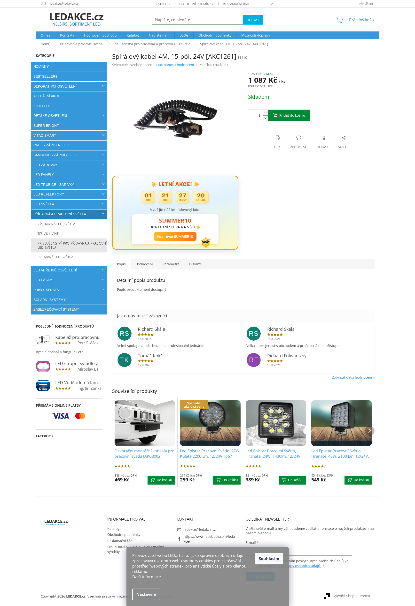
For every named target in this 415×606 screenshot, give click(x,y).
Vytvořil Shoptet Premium (354, 595)
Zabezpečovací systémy (56, 309)
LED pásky (42, 280)
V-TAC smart (44, 135)
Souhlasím (269, 558)
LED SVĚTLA (43, 204)
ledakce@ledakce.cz (200, 529)
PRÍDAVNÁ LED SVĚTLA (55, 257)
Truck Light (48, 233)
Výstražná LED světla (56, 224)
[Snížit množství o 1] (265, 118)
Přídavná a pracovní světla (59, 214)
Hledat (253, 19)
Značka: (213, 64)
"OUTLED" (41, 106)
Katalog (163, 4)
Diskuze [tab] (195, 264)
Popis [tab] (121, 264)
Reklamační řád (236, 4)
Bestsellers (45, 76)
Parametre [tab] (171, 264)
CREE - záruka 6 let (51, 145)
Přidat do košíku (292, 115)
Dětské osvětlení (50, 116)
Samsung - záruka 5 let (55, 155)
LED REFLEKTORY (48, 194)
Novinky (41, 66)
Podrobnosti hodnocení (175, 64)
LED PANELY (43, 175)
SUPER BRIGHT (46, 125)
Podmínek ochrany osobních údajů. (292, 565)
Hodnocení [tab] (144, 264)
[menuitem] (45, 35)
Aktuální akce (46, 96)
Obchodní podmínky (196, 4)
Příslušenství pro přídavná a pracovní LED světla (72, 245)
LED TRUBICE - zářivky (53, 185)
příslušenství (47, 290)
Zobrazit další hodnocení (352, 377)
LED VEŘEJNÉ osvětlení (55, 270)
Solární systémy (49, 300)
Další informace (146, 576)
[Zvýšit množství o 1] (265, 112)
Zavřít (274, 132)
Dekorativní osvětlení (55, 86)
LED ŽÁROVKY (45, 165)
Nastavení (146, 594)
